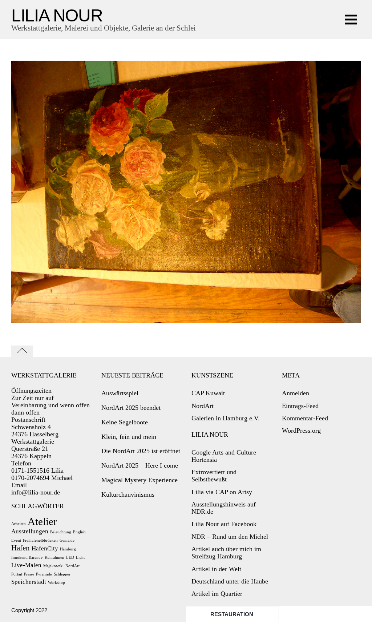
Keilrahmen (54, 558)
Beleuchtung (60, 532)
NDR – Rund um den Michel (229, 536)
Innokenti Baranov (27, 558)
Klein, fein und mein (128, 436)
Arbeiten (18, 524)
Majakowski (53, 566)
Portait (16, 574)
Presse (29, 574)
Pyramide (44, 574)
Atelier (42, 521)
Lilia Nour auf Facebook (223, 524)
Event (16, 540)
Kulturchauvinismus (127, 494)
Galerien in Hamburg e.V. (225, 418)
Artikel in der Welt (216, 569)
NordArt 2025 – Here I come (139, 465)
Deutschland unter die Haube (229, 581)
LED (70, 558)
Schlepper (62, 574)
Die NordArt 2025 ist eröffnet (140, 451)
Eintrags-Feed (300, 405)
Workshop (56, 583)
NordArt (72, 566)
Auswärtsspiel (119, 393)
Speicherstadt (28, 581)
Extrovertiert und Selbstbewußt (213, 475)
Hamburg (68, 549)
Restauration (231, 614)
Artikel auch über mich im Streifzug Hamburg (226, 552)
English (79, 532)
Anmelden (295, 393)
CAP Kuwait (208, 393)
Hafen (20, 548)
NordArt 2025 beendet (131, 407)
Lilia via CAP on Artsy (221, 492)
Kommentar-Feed (305, 418)
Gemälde (67, 540)
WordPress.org (301, 430)
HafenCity (45, 548)
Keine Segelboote (124, 422)
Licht (80, 558)
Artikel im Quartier (216, 593)
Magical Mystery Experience (139, 480)
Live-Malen (26, 565)
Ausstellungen (29, 531)
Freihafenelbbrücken (40, 540)
